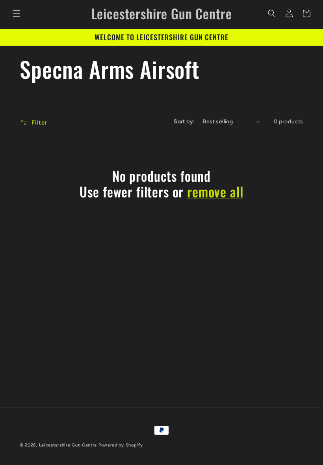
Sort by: (184, 121)
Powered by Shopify (120, 445)
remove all (215, 192)
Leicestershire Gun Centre (68, 445)
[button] (16, 13)
